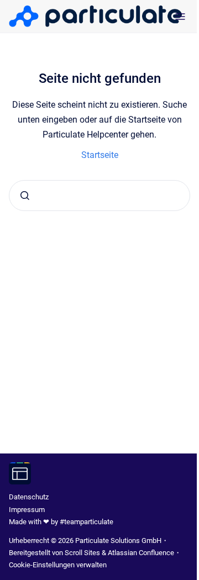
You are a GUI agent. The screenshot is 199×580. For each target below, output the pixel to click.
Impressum (27, 509)
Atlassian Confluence (141, 553)
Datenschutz (29, 497)
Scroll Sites (82, 553)
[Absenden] (25, 195)
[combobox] (99, 195)
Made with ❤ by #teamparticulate (61, 522)
